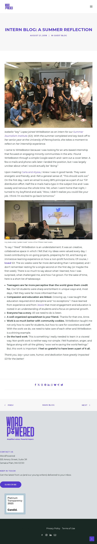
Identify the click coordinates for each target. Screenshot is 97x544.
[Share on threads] (41, 384)
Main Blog (48, 405)
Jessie (40, 305)
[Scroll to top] (91, 538)
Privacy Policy (53, 528)
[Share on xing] (58, 384)
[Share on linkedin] (48, 384)
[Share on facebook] (35, 384)
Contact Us (6, 452)
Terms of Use (68, 528)
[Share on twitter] (38, 384)
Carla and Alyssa (31, 172)
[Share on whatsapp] (51, 384)
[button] (91, 6)
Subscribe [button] (11, 484)
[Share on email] (61, 384)
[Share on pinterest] (45, 384)
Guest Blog (60, 35)
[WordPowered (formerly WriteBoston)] (9, 6)
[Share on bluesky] (55, 384)
